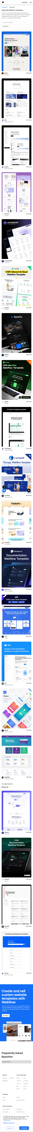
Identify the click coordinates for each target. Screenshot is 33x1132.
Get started (25, 2)
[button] (16, 26)
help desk (12, 7)
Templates (4, 7)
